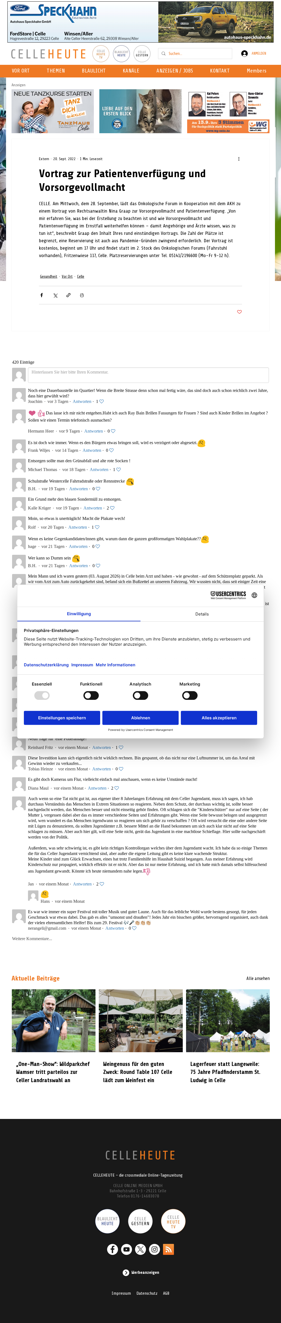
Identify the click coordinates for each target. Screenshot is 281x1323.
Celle (80, 276)
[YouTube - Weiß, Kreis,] (126, 1249)
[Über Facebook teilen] (41, 295)
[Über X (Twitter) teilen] (55, 295)
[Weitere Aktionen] (238, 158)
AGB (166, 1293)
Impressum (121, 1293)
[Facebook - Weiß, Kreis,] (112, 1249)
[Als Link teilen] (68, 295)
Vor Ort (67, 276)
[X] (140, 1249)
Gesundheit (48, 276)
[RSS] (168, 1249)
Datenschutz (147, 1293)
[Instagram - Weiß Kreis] (154, 1249)
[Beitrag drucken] (82, 295)
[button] (132, 71)
